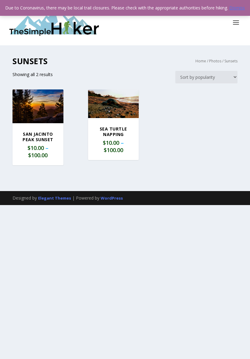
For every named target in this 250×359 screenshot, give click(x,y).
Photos (215, 61)
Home (200, 61)
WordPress (112, 198)
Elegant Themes (54, 198)
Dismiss (237, 8)
